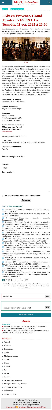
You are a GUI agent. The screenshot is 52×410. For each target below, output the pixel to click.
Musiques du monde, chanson (28, 285)
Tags (44, 407)
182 (26, 280)
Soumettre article (26, 315)
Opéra (16, 283)
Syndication (23, 407)
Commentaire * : (8, 172)
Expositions (11, 283)
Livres (46, 283)
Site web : (5, 164)
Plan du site (10, 407)
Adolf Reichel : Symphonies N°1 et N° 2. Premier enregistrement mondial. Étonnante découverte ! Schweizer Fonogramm (26, 235)
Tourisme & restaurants (42, 285)
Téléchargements (29, 287)
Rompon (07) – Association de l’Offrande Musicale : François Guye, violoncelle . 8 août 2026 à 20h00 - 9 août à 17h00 (26, 228)
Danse (34, 283)
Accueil (4, 9)
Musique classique (17, 9)
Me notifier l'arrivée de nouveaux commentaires (23, 195)
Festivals (5, 283)
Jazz (43, 283)
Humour (39, 283)
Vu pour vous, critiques (14, 285)
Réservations (7, 132)
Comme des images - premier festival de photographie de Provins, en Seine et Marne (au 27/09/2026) (24, 327)
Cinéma (5, 285)
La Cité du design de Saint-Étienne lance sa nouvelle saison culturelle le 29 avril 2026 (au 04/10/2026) (25, 331)
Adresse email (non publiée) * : (13, 157)
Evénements (21, 287)
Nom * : (5, 149)
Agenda (26, 321)
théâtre (30, 283)
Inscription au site (34, 407)
